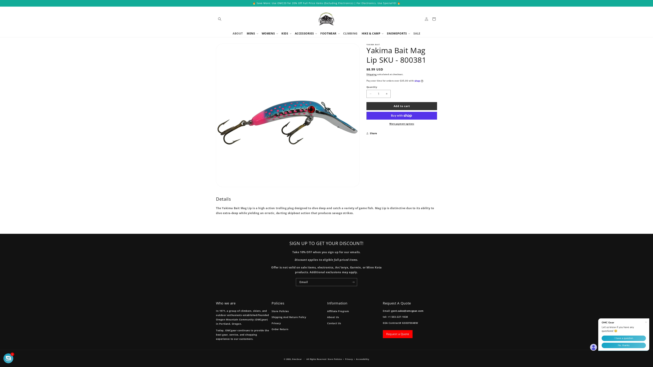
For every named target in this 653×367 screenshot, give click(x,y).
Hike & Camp (371, 33)
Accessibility (362, 359)
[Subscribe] (353, 282)
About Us (333, 317)
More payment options (401, 123)
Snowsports (397, 33)
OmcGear (297, 359)
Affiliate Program (338, 311)
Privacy (276, 323)
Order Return (280, 329)
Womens (268, 33)
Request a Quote (397, 334)
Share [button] (373, 133)
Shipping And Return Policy (289, 317)
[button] (219, 19)
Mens (251, 33)
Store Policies (280, 311)
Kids (284, 33)
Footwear (328, 33)
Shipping (371, 74)
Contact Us (334, 323)
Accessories (304, 33)
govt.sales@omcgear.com (407, 310)
